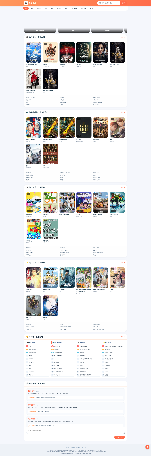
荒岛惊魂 (28, 104)
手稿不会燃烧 (32, 352)
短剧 (66, 8)
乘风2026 (82, 355)
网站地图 (67, 447)
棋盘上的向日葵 (64, 102)
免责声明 (84, 447)
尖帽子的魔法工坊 (30, 327)
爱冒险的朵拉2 (33, 349)
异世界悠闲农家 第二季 (65, 327)
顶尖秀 (81, 365)
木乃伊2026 (96, 100)
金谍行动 (31, 371)
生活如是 (62, 100)
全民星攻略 (96, 247)
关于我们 (78, 447)
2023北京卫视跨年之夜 (86, 359)
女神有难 (31, 375)
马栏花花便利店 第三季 (85, 375)
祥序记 (61, 180)
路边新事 (107, 362)
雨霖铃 (27, 180)
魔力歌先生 (62, 255)
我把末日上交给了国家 (99, 329)
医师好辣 (95, 255)
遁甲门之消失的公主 (31, 97)
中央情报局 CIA (30, 175)
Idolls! (106, 368)
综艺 (46, 8)
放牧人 (30, 365)
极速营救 (28, 102)
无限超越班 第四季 (98, 252)
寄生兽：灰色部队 (97, 102)
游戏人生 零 (108, 355)
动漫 (52, 8)
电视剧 (39, 8)
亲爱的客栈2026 (84, 346)
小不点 (106, 371)
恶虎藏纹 (56, 365)
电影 (32, 8)
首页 (26, 8)
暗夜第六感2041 (109, 352)
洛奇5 (30, 355)
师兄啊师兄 (108, 349)
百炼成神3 (28, 329)
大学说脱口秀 (83, 371)
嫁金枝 (61, 177)
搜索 (123, 3)
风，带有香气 (63, 175)
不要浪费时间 (96, 97)
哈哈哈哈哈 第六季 (64, 252)
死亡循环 (62, 104)
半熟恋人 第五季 (64, 250)
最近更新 (83, 8)
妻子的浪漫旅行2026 (85, 349)
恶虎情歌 (28, 172)
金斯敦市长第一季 (58, 371)
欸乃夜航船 (96, 104)
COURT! (95, 175)
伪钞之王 (28, 100)
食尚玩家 (28, 250)
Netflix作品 (74, 8)
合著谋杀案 (96, 172)
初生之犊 (31, 362)
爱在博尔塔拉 (29, 177)
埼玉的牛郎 (57, 375)
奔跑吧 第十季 (29, 252)
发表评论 (119, 437)
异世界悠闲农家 (109, 359)
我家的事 (62, 97)
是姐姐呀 (95, 250)
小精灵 (106, 375)
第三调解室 (62, 247)
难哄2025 (56, 349)
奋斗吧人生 (29, 255)
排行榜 (92, 8)
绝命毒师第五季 (58, 355)
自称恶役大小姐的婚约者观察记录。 (114, 346)
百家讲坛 (28, 247)
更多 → (123, 37)
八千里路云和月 (58, 352)
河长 (30, 346)
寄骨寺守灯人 (96, 177)
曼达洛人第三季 (58, 368)
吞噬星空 (95, 327)
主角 (55, 359)
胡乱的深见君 (96, 324)
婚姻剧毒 (107, 365)
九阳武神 (28, 324)
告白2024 (31, 359)
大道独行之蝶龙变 (64, 329)
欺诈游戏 (62, 324)
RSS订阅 (73, 447)
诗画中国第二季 (84, 368)
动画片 (59, 8)
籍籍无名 (82, 362)
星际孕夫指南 (96, 180)
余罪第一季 (57, 346)
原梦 (30, 368)
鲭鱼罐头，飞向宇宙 (65, 172)
